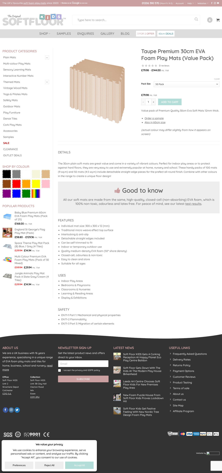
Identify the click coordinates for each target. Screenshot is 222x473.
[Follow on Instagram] (215, 3)
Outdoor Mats (11, 106)
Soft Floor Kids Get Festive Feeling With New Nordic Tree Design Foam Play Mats (141, 411)
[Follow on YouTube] (218, 3)
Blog (125, 33)
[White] (26, 174)
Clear (217, 79)
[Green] (26, 193)
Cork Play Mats (12, 124)
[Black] (6, 174)
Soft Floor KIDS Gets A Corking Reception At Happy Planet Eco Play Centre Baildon (142, 357)
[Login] (209, 20)
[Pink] (45, 184)
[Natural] (45, 174)
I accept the (81, 370)
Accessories (10, 130)
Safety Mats (10, 100)
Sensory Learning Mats (17, 69)
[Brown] (6, 184)
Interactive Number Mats (18, 75)
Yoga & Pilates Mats (15, 94)
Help (189, 3)
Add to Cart (169, 102)
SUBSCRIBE (83, 379)
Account (180, 3)
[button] (218, 20)
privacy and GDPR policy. (87, 370)
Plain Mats (9, 57)
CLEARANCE (10, 149)
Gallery (107, 33)
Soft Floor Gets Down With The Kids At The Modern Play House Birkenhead (142, 371)
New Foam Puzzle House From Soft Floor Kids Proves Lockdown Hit (143, 398)
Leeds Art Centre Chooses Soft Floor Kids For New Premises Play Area (141, 384)
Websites (201, 3)
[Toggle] (47, 57)
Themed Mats (11, 82)
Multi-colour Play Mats (16, 63)
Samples (64, 33)
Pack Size (145, 84)
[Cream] (36, 174)
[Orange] (26, 184)
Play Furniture (11, 112)
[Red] (16, 184)
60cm (166, 33)
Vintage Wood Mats (15, 88)
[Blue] (16, 193)
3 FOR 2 (145, 33)
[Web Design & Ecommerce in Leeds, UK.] (213, 453)
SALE (6, 143)
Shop (43, 33)
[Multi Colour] (36, 193)
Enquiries (85, 33)
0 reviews (164, 65)
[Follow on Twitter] (17, 410)
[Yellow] (36, 184)
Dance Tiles (10, 118)
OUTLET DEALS (12, 155)
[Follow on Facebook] (212, 3)
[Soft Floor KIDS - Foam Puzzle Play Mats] (34, 19)
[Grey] (16, 174)
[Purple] (6, 193)
